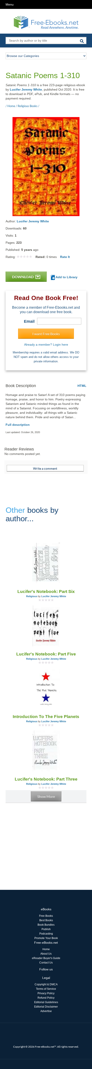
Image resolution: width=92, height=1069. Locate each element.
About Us (46, 953)
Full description (18, 424)
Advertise (46, 1011)
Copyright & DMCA (46, 984)
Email (29, 321)
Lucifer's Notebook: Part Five (46, 654)
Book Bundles (46, 924)
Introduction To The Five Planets (46, 716)
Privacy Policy (46, 993)
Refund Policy (46, 997)
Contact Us (46, 962)
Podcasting (46, 933)
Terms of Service (46, 988)
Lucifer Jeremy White (26, 89)
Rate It (65, 257)
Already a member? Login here (46, 344)
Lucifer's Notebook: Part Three (46, 779)
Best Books (46, 920)
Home (46, 949)
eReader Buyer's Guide (46, 958)
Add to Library (66, 277)
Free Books (46, 915)
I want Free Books (46, 334)
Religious (31, 596)
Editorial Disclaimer (46, 1006)
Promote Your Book (46, 938)
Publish (46, 929)
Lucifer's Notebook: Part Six (46, 591)
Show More (46, 796)
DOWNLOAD (23, 277)
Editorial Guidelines (46, 1002)
